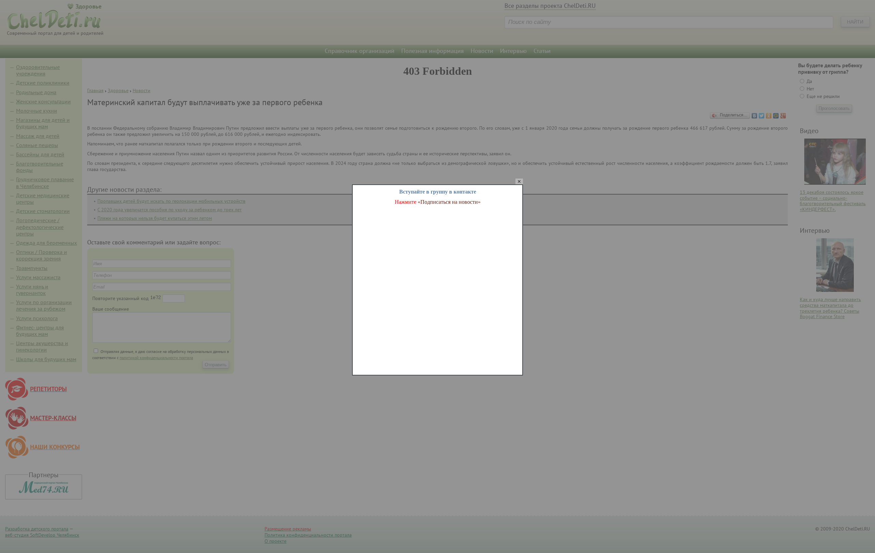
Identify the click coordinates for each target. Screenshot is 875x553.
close (519, 182)
